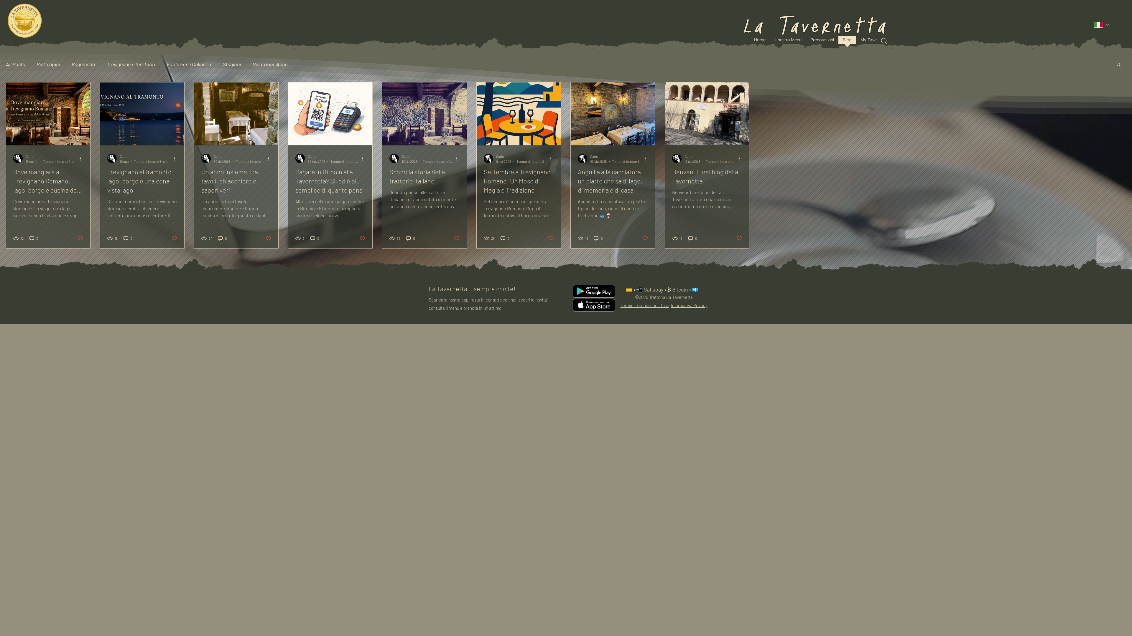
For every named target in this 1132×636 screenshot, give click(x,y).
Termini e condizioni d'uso (645, 305)
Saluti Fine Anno (270, 64)
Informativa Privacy (689, 305)
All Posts (15, 64)
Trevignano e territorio (131, 64)
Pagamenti (83, 64)
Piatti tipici (48, 64)
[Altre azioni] (82, 158)
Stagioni (232, 64)
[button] (1118, 65)
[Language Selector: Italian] (1101, 24)
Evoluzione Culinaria (189, 64)
